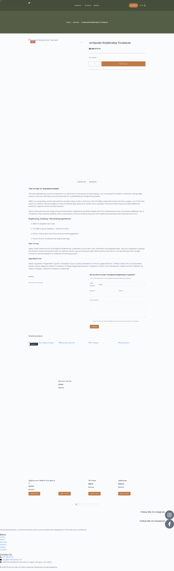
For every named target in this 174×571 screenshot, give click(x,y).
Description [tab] (82, 182)
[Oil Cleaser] (102, 409)
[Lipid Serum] (131, 409)
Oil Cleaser (92, 480)
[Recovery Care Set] (72, 360)
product (88, 5)
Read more (34, 493)
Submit (94, 326)
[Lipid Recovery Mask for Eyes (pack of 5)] (42, 409)
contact (133, 5)
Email (121, 291)
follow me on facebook (152, 521)
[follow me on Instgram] (169, 514)
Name (92, 291)
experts (78, 5)
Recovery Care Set (64, 381)
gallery (96, 5)
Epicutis (31, 489)
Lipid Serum (122, 480)
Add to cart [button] (64, 493)
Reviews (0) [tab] (93, 182)
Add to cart (123, 64)
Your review (94, 300)
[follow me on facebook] (169, 524)
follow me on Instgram (153, 512)
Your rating (92, 284)
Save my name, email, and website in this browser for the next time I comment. (116, 321)
